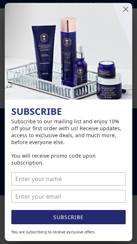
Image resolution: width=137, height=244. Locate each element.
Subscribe (68, 217)
